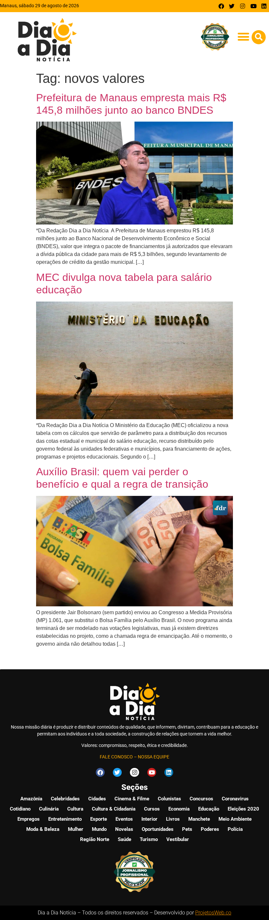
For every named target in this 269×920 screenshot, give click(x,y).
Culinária (49, 809)
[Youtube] (253, 6)
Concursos (201, 799)
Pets (187, 829)
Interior (149, 819)
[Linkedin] (264, 6)
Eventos (124, 819)
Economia (179, 809)
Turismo (149, 839)
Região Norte (94, 839)
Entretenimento (65, 819)
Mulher (75, 829)
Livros (173, 819)
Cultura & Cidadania (113, 809)
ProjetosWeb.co (213, 913)
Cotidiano (20, 809)
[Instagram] (243, 6)
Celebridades (65, 799)
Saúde (124, 839)
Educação (208, 809)
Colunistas (169, 799)
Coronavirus (235, 799)
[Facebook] (221, 6)
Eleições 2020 (243, 809)
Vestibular (177, 839)
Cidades (97, 799)
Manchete (199, 819)
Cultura (75, 809)
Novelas (124, 829)
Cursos (152, 809)
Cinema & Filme (131, 799)
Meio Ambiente (235, 819)
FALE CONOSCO (116, 756)
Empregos (28, 819)
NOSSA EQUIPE (153, 756)
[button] (243, 36)
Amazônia (31, 799)
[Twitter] (232, 6)
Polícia (235, 829)
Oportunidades (158, 829)
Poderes (210, 829)
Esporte (98, 819)
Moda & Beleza (42, 829)
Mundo (99, 829)
